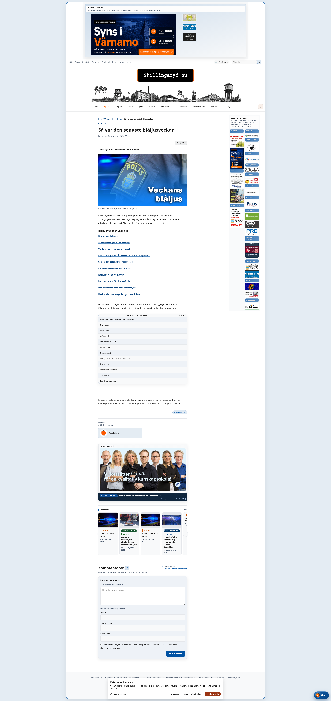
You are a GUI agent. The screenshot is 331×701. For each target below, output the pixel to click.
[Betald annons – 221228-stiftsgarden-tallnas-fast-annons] (252, 147)
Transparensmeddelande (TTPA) (173, 499)
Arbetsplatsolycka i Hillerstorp (114, 242)
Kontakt (129, 62)
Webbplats (105, 634)
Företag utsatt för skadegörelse (114, 281)
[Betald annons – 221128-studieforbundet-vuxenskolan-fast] (252, 216)
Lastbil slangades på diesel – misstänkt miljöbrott (124, 255)
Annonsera (119, 62)
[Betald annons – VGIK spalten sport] (252, 286)
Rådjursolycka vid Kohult (111, 274)
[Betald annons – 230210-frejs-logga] (252, 204)
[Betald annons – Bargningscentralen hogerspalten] (252, 180)
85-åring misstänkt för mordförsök (116, 261)
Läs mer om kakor (118, 694)
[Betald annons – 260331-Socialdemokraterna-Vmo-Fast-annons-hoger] (252, 249)
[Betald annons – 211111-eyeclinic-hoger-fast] (252, 159)
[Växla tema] (260, 106)
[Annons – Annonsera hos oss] (237, 158)
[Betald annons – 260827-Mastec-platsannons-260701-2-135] (237, 181)
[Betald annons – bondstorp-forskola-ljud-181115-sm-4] (189, 37)
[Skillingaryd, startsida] (165, 75)
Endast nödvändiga (193, 694)
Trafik (77, 62)
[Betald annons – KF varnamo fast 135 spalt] (252, 267)
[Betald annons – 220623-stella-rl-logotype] (252, 170)
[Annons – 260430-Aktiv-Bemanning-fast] (189, 18)
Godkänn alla (213, 694)
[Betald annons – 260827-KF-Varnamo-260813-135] (237, 218)
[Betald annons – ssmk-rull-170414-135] (252, 294)
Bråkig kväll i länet (108, 236)
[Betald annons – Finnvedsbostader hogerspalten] (252, 192)
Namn (103, 612)
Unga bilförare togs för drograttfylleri (117, 287)
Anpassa (175, 694)
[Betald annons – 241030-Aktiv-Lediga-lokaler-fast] (237, 140)
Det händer (86, 62)
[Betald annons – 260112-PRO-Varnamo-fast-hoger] (252, 232)
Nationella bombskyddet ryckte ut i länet (119, 294)
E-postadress (106, 623)
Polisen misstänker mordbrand (114, 268)
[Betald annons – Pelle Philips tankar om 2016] (189, 27)
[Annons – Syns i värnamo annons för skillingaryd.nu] (133, 34)
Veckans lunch (107, 62)
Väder (71, 62)
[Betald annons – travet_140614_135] (252, 224)
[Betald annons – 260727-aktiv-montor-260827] (237, 196)
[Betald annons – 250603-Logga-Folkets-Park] (252, 136)
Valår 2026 (96, 62)
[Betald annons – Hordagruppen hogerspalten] (252, 306)
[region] (142, 349)
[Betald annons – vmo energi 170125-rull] (252, 274)
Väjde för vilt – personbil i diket (114, 248)
